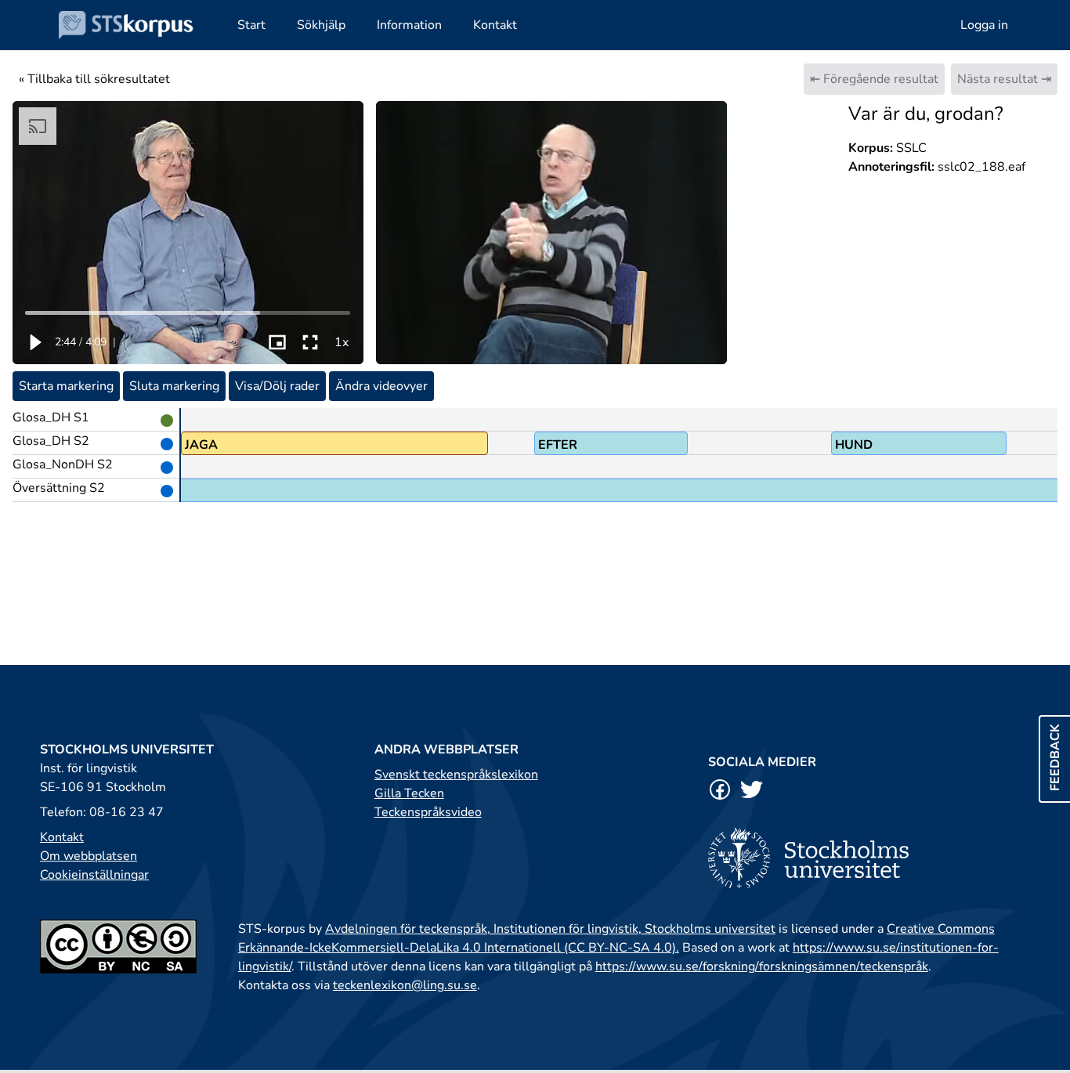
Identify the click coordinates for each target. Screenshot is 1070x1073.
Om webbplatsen (88, 856)
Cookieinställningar (94, 874)
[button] (34, 342)
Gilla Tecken (409, 793)
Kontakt (62, 837)
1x (341, 342)
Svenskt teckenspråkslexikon (456, 774)
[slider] (188, 312)
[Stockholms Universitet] (869, 858)
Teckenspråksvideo (428, 812)
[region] (188, 232)
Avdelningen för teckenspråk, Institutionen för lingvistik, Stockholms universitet (550, 929)
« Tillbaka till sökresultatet (94, 79)
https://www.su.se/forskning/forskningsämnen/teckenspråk (761, 966)
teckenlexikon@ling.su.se (405, 985)
